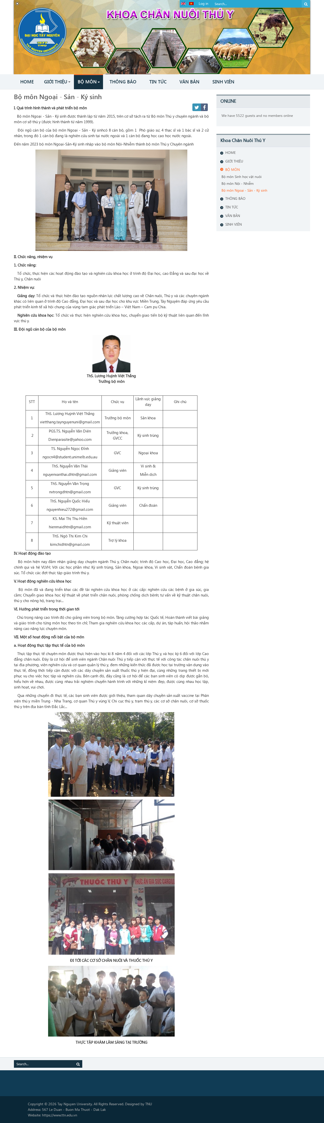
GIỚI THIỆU (234, 161)
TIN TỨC (231, 207)
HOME (230, 152)
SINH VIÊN (233, 224)
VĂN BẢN (232, 215)
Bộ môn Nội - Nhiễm (237, 183)
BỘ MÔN (232, 169)
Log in (203, 3)
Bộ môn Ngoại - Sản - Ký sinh (58, 96)
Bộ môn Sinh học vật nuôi (241, 176)
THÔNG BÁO (235, 198)
